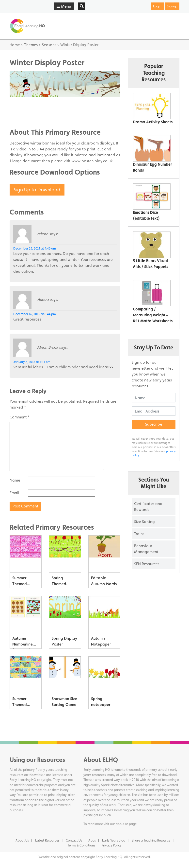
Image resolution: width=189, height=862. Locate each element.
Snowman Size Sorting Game (64, 701)
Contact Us (74, 840)
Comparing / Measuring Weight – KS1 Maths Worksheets (153, 315)
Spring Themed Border (59, 581)
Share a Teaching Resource (151, 840)
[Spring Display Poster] (65, 614)
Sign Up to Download (37, 190)
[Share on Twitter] (23, 110)
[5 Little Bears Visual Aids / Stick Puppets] (152, 245)
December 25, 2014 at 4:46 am (34, 248)
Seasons (49, 44)
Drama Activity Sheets (153, 122)
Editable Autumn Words (104, 580)
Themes (31, 44)
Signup (172, 6)
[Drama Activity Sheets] (152, 106)
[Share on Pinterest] (23, 118)
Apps (92, 840)
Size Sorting (144, 521)
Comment (20, 417)
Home (15, 44)
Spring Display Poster (64, 641)
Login (157, 6)
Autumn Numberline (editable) (22, 642)
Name (15, 480)
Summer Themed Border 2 (19, 581)
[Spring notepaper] (104, 674)
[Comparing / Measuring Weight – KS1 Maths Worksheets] (152, 293)
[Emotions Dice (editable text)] (152, 196)
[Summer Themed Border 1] (25, 674)
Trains (139, 533)
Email (14, 492)
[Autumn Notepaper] (104, 614)
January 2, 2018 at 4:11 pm (31, 362)
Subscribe (153, 424)
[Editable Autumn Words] (104, 554)
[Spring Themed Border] (65, 554)
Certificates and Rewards (148, 506)
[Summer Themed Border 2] (25, 554)
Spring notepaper (100, 701)
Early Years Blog (113, 840)
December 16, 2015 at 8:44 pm (34, 314)
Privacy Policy (111, 845)
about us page (126, 824)
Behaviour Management (146, 548)
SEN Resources (146, 563)
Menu (65, 6)
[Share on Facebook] (23, 103)
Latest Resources (47, 840)
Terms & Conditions (81, 845)
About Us (22, 840)
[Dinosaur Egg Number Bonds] (152, 148)
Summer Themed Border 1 (19, 702)
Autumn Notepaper (101, 641)
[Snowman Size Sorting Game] (65, 674)
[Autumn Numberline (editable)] (25, 614)
